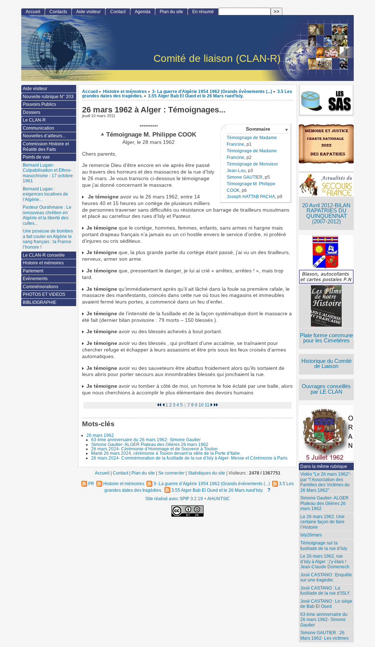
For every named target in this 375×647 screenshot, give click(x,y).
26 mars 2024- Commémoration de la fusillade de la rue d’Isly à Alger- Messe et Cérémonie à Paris (189, 458)
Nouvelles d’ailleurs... (44, 135)
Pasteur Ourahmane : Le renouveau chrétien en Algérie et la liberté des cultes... (47, 215)
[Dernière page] (216, 405)
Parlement (33, 271)
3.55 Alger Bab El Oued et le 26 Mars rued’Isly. (196, 95)
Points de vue (36, 157)
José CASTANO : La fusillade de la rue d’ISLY (325, 590)
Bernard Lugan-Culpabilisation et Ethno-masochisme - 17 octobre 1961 (48, 173)
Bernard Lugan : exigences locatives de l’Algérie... (45, 194)
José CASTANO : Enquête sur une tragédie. (326, 577)
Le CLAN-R (34, 120)
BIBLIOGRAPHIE (39, 302)
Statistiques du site (206, 473)
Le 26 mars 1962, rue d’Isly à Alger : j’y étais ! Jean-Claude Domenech (324, 561)
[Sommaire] (103, 134)
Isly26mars (311, 535)
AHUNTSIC (218, 498)
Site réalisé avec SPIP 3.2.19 (174, 498)
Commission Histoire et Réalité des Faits (46, 146)
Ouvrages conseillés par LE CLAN (326, 389)
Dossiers (31, 112)
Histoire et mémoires (125, 91)
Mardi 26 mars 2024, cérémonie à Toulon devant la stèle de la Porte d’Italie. (166, 453)
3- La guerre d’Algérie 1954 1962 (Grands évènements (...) (212, 91)
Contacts (58, 11)
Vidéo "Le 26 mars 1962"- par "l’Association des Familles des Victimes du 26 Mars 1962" (325, 482)
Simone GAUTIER (245, 177)
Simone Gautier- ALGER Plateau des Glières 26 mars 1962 (149, 444)
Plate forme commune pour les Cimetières (326, 338)
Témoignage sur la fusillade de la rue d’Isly (323, 545)
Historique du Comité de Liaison (326, 363)
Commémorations (40, 286)
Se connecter (171, 473)
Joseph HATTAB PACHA (251, 196)
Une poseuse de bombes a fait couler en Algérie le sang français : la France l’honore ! (48, 239)
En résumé (203, 11)
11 (207, 405)
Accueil (90, 91)
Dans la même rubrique (323, 466)
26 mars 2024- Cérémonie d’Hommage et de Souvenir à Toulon (154, 448)
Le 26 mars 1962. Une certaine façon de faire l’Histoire (322, 522)
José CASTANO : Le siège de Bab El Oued (326, 604)
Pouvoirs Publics (39, 104)
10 (201, 405)
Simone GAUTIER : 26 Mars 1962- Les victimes (324, 635)
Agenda (143, 11)
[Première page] (159, 405)
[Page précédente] (163, 405)
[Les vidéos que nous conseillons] (326, 306)
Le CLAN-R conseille (44, 255)
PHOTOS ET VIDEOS (44, 294)
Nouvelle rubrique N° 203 (48, 96)
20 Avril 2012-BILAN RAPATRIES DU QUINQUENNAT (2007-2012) (326, 213)
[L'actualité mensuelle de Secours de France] (326, 185)
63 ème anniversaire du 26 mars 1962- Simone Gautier (146, 439)
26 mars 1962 (100, 435)
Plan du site (171, 11)
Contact (118, 11)
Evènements (35, 278)
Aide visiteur (88, 11)
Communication (38, 128)
